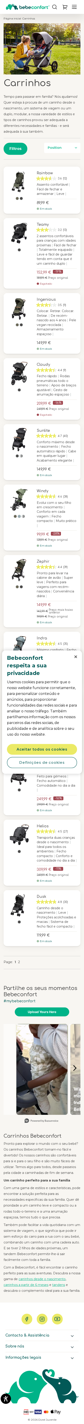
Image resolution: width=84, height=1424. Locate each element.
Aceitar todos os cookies (42, 749)
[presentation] (76, 657)
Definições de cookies (42, 762)
